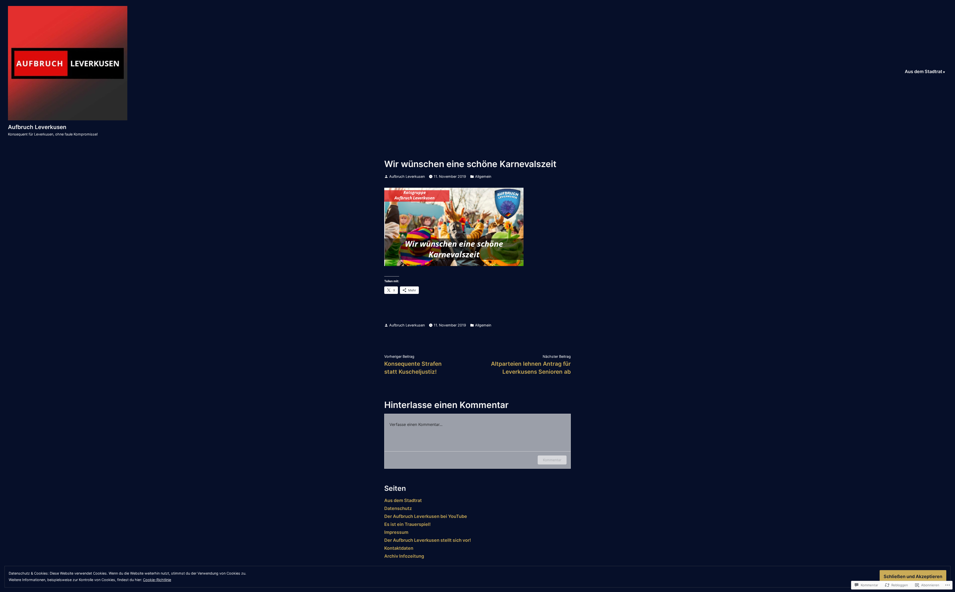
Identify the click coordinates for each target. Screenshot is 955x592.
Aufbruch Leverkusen (37, 127)
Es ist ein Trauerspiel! (407, 524)
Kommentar (552, 460)
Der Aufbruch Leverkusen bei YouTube (425, 516)
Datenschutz (398, 508)
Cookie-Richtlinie (157, 580)
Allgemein (483, 176)
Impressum (396, 532)
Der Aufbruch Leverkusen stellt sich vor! (427, 540)
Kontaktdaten (398, 548)
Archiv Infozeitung (404, 556)
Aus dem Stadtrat (923, 72)
